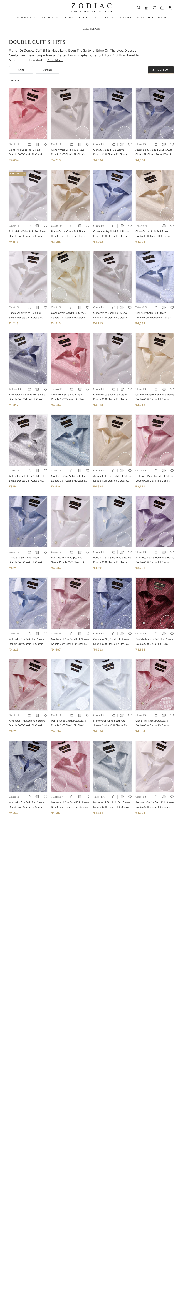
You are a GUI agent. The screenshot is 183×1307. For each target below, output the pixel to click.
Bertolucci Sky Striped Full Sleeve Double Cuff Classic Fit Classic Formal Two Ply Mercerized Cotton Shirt (112, 560)
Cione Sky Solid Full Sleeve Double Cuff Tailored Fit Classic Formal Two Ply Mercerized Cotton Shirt (154, 315)
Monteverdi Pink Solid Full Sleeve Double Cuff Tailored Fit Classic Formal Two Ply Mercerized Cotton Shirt (70, 805)
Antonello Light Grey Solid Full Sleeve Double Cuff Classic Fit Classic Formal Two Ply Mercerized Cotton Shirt (28, 478)
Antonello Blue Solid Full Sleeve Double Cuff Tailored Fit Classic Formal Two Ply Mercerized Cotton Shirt (28, 397)
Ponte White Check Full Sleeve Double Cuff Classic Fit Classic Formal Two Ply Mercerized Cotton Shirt (70, 723)
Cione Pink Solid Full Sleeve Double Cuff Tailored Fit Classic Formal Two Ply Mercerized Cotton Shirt (70, 397)
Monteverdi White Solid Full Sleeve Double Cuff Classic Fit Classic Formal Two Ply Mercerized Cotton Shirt (112, 723)
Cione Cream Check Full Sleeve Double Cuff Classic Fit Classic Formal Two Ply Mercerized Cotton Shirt (70, 315)
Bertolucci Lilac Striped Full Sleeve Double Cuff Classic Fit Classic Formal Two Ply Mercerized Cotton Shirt (154, 560)
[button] (139, 8)
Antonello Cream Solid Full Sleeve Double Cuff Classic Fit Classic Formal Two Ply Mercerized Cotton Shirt (112, 478)
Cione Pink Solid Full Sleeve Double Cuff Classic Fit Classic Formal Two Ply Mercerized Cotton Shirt (28, 152)
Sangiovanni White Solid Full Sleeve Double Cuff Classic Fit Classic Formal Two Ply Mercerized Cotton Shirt (28, 315)
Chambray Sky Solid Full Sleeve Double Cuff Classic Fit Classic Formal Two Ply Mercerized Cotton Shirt (112, 234)
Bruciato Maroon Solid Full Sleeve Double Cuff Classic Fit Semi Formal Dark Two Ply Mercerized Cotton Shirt (154, 642)
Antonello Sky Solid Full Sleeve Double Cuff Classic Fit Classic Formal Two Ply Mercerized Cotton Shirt (28, 642)
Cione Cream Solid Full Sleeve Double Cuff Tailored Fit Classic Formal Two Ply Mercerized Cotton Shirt (154, 234)
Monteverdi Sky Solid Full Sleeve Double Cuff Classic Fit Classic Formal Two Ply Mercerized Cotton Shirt (70, 478)
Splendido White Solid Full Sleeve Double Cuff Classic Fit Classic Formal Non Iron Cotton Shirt (28, 234)
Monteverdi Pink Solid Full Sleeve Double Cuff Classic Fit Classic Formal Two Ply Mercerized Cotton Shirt (70, 642)
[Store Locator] (146, 8)
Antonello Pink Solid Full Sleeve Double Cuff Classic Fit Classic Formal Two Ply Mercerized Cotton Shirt (28, 723)
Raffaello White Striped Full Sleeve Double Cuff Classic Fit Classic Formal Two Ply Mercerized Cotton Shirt (70, 560)
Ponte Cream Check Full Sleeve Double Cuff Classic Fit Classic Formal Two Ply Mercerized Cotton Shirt (70, 234)
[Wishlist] (154, 8)
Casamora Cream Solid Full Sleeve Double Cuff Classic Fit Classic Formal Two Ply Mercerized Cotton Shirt (154, 397)
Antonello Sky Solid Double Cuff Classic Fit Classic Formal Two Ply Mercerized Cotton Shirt (154, 152)
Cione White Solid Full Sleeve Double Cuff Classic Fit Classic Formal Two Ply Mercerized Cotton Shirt (70, 152)
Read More (55, 60)
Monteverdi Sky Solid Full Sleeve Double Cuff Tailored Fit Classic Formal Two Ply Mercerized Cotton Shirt (112, 805)
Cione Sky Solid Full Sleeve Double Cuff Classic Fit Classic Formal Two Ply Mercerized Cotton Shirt (112, 152)
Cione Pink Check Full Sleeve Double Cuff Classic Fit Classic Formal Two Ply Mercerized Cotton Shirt (154, 723)
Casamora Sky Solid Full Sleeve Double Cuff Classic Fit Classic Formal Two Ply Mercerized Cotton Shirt (112, 642)
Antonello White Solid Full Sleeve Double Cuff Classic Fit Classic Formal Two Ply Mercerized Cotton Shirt (154, 805)
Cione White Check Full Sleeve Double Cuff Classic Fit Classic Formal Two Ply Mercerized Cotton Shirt (112, 315)
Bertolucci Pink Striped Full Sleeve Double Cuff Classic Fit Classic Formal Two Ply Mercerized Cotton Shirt (154, 478)
